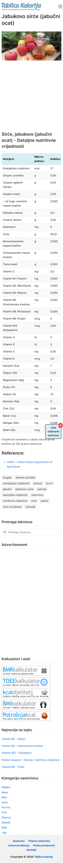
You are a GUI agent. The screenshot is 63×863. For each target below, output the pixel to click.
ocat (34, 500)
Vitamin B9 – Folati (13, 766)
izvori (49, 483)
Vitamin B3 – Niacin (13, 739)
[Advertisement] (31, 98)
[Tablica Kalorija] (21, 6)
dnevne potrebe (25, 477)
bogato (7, 477)
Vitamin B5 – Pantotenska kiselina (22, 745)
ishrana (37, 483)
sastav (44, 500)
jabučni (7, 489)
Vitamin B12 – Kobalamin (17, 752)
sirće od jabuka (12, 506)
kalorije (41, 489)
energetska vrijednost (16, 483)
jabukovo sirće (24, 489)
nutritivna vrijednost (15, 500)
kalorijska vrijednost (15, 495)
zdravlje (30, 506)
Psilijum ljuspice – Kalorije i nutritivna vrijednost (30, 759)
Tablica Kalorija (43, 856)
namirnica (37, 495)
